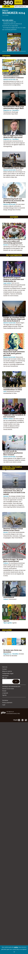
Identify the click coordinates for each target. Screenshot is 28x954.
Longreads (5, 693)
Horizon (5, 496)
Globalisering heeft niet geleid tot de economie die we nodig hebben (13, 200)
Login (3, 704)
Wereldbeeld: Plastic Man (9, 22)
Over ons (4, 667)
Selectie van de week (9, 79)
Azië (4, 391)
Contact (4, 669)
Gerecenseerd (8, 597)
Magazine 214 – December (10, 110)
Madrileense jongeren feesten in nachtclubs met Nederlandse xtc (13, 279)
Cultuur (5, 563)
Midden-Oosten (8, 418)
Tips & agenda (7, 622)
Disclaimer (5, 700)
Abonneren (5, 675)
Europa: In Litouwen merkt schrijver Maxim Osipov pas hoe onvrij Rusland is (14, 319)
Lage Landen (7, 283)
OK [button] (14, 951)
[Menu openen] (24, 2)
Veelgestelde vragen (7, 673)
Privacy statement (7, 702)
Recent (5, 244)
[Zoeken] (15, 681)
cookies (16, 947)
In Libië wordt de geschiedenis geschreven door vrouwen (13, 453)
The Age (17, 6)
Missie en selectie (7, 671)
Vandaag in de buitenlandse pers (11, 686)
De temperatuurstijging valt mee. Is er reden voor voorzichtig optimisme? (14, 241)
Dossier (4, 691)
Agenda (6, 621)
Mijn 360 (4, 678)
